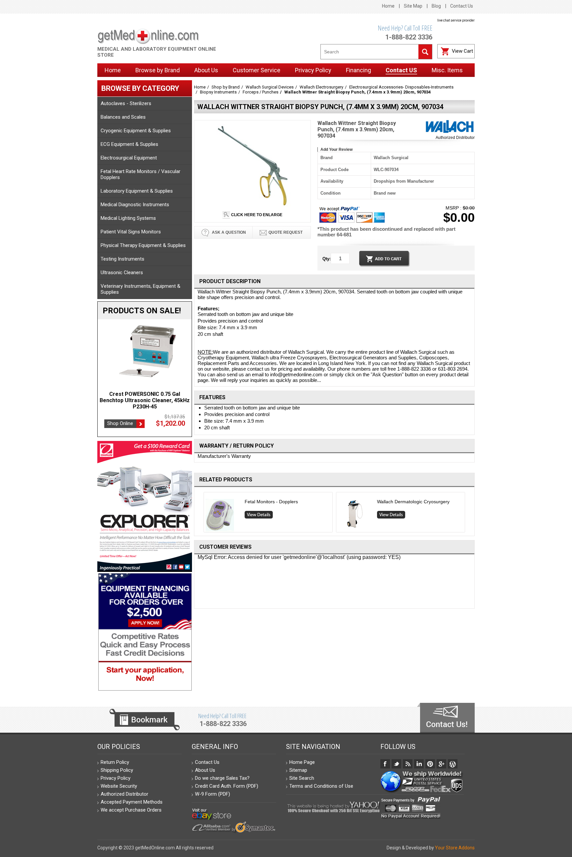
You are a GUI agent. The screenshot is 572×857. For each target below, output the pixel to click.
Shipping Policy (117, 770)
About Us (205, 770)
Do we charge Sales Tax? (222, 778)
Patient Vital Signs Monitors (131, 232)
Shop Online (120, 423)
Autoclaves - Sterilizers (126, 103)
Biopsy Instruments (218, 92)
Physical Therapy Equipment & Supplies (143, 245)
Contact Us (461, 6)
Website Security (119, 786)
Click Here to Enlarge (256, 215)
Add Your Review (336, 149)
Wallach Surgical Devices (270, 87)
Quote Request (285, 232)
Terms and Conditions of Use (321, 786)
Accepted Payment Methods (132, 802)
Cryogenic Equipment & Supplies (136, 131)
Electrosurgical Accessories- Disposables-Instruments (401, 87)
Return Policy (115, 762)
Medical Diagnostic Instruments (135, 205)
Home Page (302, 762)
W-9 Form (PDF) (212, 794)
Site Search (301, 778)
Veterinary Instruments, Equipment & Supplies (140, 289)
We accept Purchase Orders (131, 810)
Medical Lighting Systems (128, 218)
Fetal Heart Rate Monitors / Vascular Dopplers (140, 174)
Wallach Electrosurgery (321, 87)
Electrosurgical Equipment (129, 158)
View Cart (462, 51)
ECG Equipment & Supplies (129, 144)
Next (467, 514)
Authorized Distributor (455, 137)
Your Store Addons (455, 847)
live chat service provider (456, 20)
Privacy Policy (115, 778)
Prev (201, 514)
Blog (436, 6)
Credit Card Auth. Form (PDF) (226, 786)
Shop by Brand (226, 87)
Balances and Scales (123, 117)
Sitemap (298, 770)
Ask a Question (228, 232)
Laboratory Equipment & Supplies (137, 191)
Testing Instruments (122, 259)
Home (388, 6)
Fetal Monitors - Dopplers (271, 501)
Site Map (413, 6)
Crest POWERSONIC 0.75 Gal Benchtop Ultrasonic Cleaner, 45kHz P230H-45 (145, 400)
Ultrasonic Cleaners (122, 272)
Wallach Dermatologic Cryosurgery (413, 501)
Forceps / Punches (260, 92)
